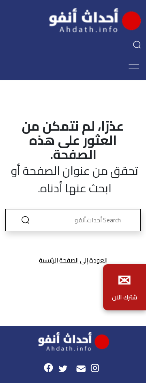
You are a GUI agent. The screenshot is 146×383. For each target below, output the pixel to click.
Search (25, 220)
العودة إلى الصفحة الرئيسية (73, 260)
